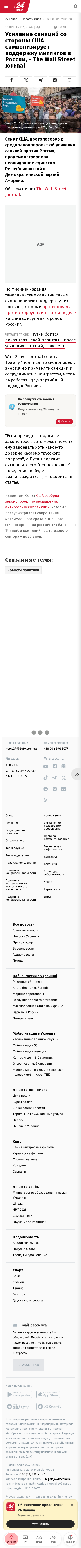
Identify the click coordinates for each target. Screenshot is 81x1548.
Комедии (19, 1165)
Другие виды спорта (28, 1300)
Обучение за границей (29, 1222)
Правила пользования (21, 862)
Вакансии (50, 864)
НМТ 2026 (20, 1210)
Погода (18, 961)
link (46, 766)
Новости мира (32, 19)
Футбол (18, 1282)
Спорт (18, 1270)
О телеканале (15, 840)
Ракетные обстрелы (27, 982)
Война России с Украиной (35, 976)
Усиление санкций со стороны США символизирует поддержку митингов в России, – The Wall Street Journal (61, 19)
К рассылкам (28, 1365)
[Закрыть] (72, 1505)
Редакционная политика (15, 832)
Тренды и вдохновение (30, 1255)
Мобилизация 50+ (26, 1045)
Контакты (50, 856)
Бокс (16, 1276)
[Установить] (40, 1515)
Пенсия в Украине (26, 1126)
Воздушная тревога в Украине (35, 1000)
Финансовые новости (29, 1108)
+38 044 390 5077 (56, 749)
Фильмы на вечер (26, 1159)
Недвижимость (26, 1237)
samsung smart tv (49, 1406)
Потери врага (23, 1018)
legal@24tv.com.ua (58, 1479)
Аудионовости (23, 954)
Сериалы (19, 1171)
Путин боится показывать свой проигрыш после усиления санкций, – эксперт (40, 339)
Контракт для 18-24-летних (33, 1058)
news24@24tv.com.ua (21, 749)
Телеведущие (15, 848)
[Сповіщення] (75, 6)
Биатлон (19, 1294)
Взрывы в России (25, 1012)
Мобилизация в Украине (34, 1033)
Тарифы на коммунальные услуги (38, 1114)
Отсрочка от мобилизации (32, 1064)
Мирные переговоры (28, 994)
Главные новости (26, 930)
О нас (9, 815)
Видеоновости (23, 948)
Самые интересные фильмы (33, 1147)
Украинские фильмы (28, 1153)
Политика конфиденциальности (21, 872)
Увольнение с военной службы (36, 1039)
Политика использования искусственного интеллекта (16, 885)
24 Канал (11, 19)
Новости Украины (26, 936)
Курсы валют (22, 1102)
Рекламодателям (17, 855)
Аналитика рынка (26, 1243)
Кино (17, 1141)
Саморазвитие (23, 1216)
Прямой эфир (23, 942)
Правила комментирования (56, 838)
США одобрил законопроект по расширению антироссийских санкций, (32, 501)
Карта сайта (52, 889)
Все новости (23, 924)
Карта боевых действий (30, 988)
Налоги (18, 1120)
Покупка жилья (24, 1249)
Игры (47, 896)
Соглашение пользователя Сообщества (53, 825)
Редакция (12, 822)
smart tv (19, 1406)
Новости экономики (30, 1090)
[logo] (19, 6)
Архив (48, 882)
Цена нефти (22, 1096)
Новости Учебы (26, 1187)
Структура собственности (54, 873)
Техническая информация (53, 848)
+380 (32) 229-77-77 (31, 1474)
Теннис (18, 1288)
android (19, 1394)
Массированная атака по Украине (38, 1006)
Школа (18, 1204)
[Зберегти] (69, 80)
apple (49, 1394)
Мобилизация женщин (29, 1051)
